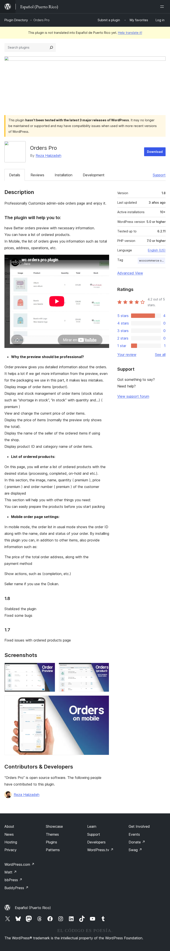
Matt (10, 872)
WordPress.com (19, 864)
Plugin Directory (16, 20)
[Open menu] (163, 6)
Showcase (54, 826)
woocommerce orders (152, 260)
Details (14, 175)
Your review (126, 354)
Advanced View (130, 273)
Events (134, 834)
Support (159, 175)
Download (155, 152)
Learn (91, 826)
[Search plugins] (51, 47)
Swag (135, 850)
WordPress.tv (100, 850)
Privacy (10, 850)
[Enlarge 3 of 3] (103, 701)
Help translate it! (130, 32)
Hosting (10, 842)
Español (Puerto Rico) (33, 907)
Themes (52, 834)
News (9, 834)
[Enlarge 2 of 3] (103, 668)
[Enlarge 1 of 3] (49, 668)
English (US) (157, 250)
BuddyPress (16, 888)
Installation (63, 175)
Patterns (53, 850)
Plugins (51, 842)
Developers (96, 842)
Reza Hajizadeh (48, 155)
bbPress (13, 880)
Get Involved (139, 826)
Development (93, 175)
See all (160, 354)
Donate (137, 842)
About (9, 826)
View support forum (133, 396)
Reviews (37, 175)
